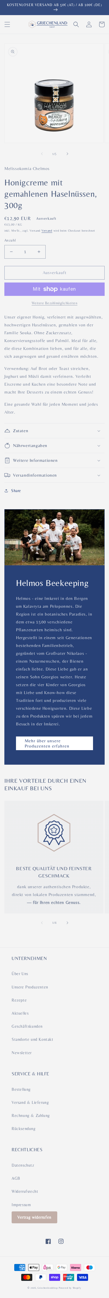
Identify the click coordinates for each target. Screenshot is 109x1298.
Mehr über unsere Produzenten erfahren (47, 743)
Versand (47, 230)
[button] (7, 24)
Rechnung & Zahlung (31, 1115)
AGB (16, 1178)
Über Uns (20, 973)
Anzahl (10, 240)
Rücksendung (24, 1128)
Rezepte (19, 1000)
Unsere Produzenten (30, 987)
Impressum (21, 1204)
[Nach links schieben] (41, 153)
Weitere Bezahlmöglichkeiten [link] (55, 303)
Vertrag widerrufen (34, 1217)
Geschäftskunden (27, 1026)
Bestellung (21, 1089)
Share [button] (16, 490)
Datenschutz (23, 1165)
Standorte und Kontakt (32, 1039)
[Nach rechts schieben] (67, 153)
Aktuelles (20, 1013)
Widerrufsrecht (25, 1191)
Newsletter (22, 1052)
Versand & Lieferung (30, 1102)
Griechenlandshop (47, 1287)
